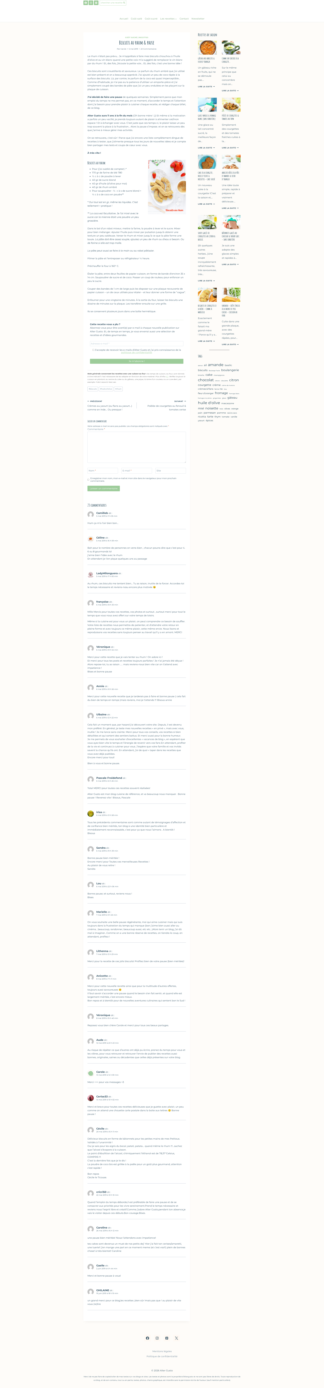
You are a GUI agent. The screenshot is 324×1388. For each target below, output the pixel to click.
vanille (234, 416)
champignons (219, 375)
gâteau (232, 397)
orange (234, 408)
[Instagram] (91, 3)
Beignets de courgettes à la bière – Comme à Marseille (207, 309)
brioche (201, 375)
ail (205, 365)
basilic (228, 365)
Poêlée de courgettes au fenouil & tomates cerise (166, 405)
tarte (210, 416)
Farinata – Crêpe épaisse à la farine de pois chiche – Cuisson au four (231, 310)
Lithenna (102, 951)
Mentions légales (162, 1351)
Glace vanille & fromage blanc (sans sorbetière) (207, 117)
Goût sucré (151, 18)
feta (225, 389)
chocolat (206, 380)
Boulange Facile (214, 370)
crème (216, 384)
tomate (225, 416)
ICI (167, 377)
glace (224, 398)
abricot (200, 365)
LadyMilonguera (107, 573)
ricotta (202, 416)
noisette (211, 408)
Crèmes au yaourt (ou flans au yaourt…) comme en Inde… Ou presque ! (109, 405)
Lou (98, 883)
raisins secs (232, 413)
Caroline (101, 1227)
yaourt (201, 420)
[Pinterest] (96, 3)
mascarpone (227, 403)
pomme (221, 413)
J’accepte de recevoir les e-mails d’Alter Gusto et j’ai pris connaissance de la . (137, 351)
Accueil (124, 18)
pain (200, 413)
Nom (92, 470)
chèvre (217, 381)
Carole (100, 1071)
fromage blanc (234, 393)
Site (159, 470)
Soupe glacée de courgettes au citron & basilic (206, 236)
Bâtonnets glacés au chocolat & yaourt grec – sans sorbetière (230, 236)
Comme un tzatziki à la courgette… (230, 60)
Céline (100, 537)
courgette (204, 384)
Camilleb (102, 513)
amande (216, 364)
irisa (99, 812)
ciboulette (224, 381)
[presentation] (207, 48)
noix (221, 409)
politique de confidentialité (136, 352)
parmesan (210, 412)
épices (209, 420)
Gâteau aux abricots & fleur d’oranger (206, 60)
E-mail (127, 470)
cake (209, 375)
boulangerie (230, 370)
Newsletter (197, 18)
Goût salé (136, 18)
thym (218, 416)
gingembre (217, 398)
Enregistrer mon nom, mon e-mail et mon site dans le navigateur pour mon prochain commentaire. (133, 479)
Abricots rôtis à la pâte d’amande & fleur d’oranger (230, 176)
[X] (176, 1338)
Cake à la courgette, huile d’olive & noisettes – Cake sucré (206, 176)
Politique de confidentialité (162, 1356)
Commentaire (96, 429)
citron (234, 380)
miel (201, 408)
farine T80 (219, 389)
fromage (221, 393)
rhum (118, 389)
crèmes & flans (205, 389)
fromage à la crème (205, 398)
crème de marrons (228, 385)
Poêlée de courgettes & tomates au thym (230, 117)
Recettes (143, 37)
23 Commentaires (148, 49)
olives (227, 408)
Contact (184, 18)
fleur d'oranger (206, 393)
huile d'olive (106, 389)
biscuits (93, 389)
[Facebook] (85, 3)
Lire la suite (206, 86)
